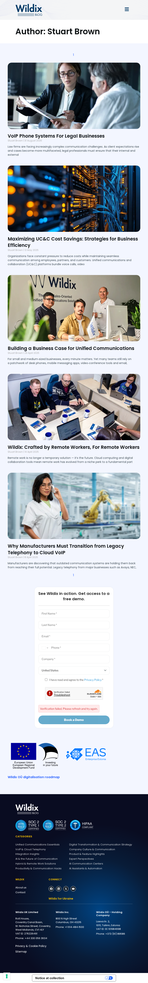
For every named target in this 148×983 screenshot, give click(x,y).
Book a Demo (74, 720)
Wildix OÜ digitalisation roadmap (34, 777)
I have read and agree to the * (76, 679)
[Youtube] (73, 888)
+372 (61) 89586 (115, 934)
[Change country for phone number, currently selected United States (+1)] (44, 648)
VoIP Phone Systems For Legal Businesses (56, 136)
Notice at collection (49, 978)
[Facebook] (51, 888)
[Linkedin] (58, 888)
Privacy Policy (93, 679)
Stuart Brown (15, 140)
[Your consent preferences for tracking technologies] (6, 976)
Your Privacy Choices (87, 978)
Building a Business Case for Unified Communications (71, 348)
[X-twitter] (66, 888)
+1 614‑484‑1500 (74, 927)
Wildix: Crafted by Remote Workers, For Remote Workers (74, 447)
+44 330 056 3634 (36, 938)
